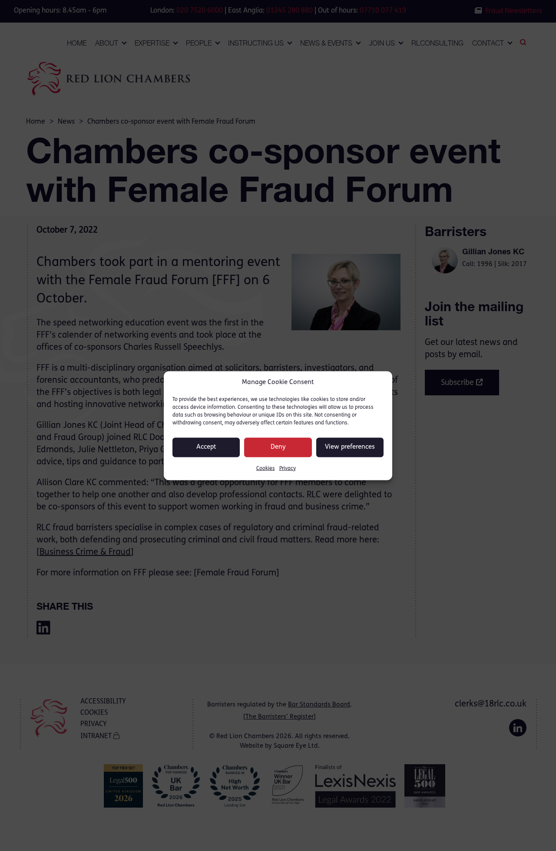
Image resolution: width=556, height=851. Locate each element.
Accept (206, 447)
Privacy (287, 468)
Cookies (265, 468)
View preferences (350, 447)
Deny (278, 447)
